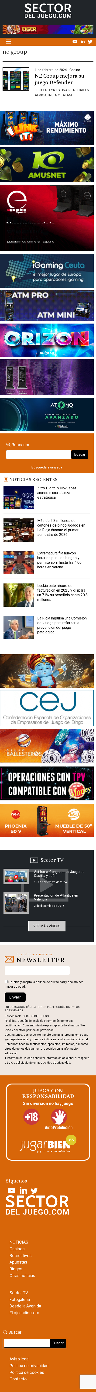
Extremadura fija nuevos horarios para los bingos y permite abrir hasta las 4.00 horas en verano (59, 560)
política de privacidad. (57, 1062)
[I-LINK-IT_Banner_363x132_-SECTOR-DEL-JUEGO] (47, 129)
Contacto (18, 1378)
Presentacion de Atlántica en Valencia (56, 897)
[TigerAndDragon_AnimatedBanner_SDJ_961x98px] (48, 29)
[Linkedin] (83, 41)
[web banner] (47, 219)
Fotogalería (20, 1299)
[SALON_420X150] (47, 341)
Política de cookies (27, 1372)
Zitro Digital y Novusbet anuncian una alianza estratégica (56, 493)
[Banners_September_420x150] (47, 821)
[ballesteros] (47, 747)
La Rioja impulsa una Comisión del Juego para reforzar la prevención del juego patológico (62, 625)
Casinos (17, 1248)
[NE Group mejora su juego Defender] (16, 81)
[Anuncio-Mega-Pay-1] (47, 307)
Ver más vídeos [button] (46, 926)
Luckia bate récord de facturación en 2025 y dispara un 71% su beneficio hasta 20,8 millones (62, 592)
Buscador (20, 444)
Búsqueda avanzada (46, 467)
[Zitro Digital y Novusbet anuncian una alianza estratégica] (18, 497)
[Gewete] (47, 378)
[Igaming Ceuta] (47, 272)
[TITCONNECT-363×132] (47, 784)
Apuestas (18, 1262)
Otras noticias (22, 1275)
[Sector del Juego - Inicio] (48, 10)
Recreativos (21, 1255)
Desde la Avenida (25, 1306)
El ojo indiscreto (24, 1312)
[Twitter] (90, 41)
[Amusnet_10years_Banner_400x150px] (47, 166)
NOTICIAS (19, 1242)
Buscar (79, 454)
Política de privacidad (29, 1365)
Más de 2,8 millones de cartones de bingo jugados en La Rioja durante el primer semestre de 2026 (61, 527)
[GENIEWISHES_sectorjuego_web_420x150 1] (47, 672)
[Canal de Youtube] (75, 41)
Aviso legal (19, 1358)
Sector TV (19, 1292)
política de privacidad (50, 982)
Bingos (16, 1268)
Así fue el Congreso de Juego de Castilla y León (59, 874)
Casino (74, 70)
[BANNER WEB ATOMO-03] (47, 415)
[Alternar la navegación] (8, 42)
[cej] (47, 709)
